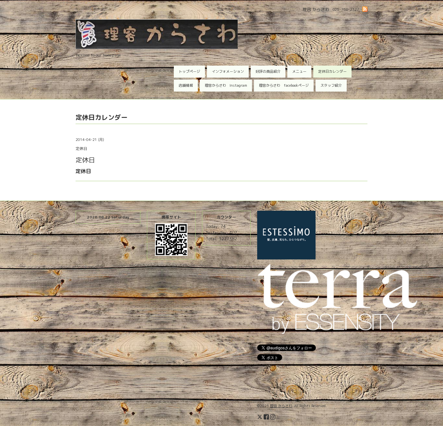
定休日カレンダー (332, 71)
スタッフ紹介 (331, 85)
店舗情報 (186, 85)
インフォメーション (228, 71)
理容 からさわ (281, 405)
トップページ (189, 71)
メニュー (299, 71)
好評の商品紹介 (268, 71)
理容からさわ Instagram (226, 85)
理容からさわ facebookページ (284, 85)
